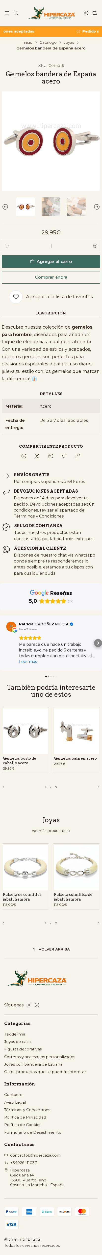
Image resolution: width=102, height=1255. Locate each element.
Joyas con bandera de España (33, 1064)
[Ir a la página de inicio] (51, 13)
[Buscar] (16, 13)
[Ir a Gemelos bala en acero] (76, 731)
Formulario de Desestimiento (32, 1132)
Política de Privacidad (25, 1117)
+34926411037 (23, 1162)
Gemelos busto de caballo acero (19, 760)
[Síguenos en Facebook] (37, 1005)
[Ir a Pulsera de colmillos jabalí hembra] (25, 867)
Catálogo (48, 42)
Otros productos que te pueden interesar (45, 1071)
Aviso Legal (15, 1102)
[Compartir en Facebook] (23, 456)
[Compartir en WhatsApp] (50, 456)
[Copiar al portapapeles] (77, 456)
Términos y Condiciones (27, 1109)
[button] (4, 643)
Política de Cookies (22, 1124)
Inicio (27, 42)
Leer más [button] (28, 661)
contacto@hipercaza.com (35, 1155)
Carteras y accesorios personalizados (39, 1056)
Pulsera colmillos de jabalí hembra (73, 897)
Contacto (13, 1094)
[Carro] (95, 13)
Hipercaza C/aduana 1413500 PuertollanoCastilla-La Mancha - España (37, 1177)
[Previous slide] (5, 206)
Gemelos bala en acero (75, 758)
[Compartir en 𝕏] (37, 456)
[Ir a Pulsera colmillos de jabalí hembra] (76, 867)
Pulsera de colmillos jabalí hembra (22, 897)
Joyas (69, 42)
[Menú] (7, 13)
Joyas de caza (17, 1041)
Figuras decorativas (23, 1049)
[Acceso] (86, 13)
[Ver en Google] (11, 627)
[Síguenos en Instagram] (29, 1005)
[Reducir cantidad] (6, 246)
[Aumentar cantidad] (95, 246)
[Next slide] (96, 206)
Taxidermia (14, 1034)
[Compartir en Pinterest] (64, 456)
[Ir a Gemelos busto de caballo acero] (25, 731)
